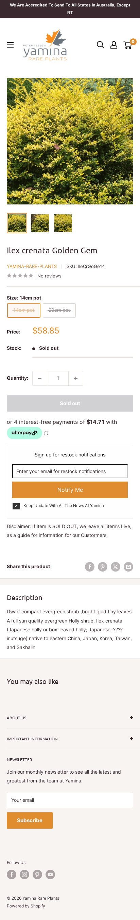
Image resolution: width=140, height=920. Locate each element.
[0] (127, 45)
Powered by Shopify (26, 905)
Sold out (70, 403)
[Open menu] (10, 45)
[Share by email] (128, 566)
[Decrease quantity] (40, 378)
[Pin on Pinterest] (102, 566)
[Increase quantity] (76, 378)
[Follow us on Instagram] (24, 874)
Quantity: (17, 378)
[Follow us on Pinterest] (37, 874)
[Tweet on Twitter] (115, 566)
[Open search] (100, 45)
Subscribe (29, 820)
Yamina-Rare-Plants (32, 266)
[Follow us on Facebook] (11, 874)
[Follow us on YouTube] (50, 874)
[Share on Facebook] (89, 566)
